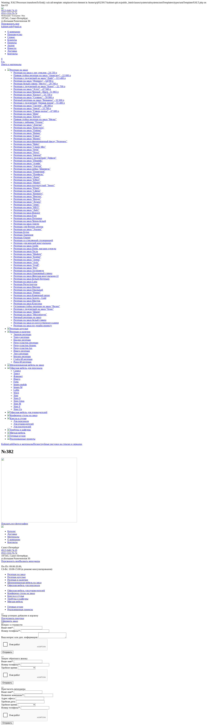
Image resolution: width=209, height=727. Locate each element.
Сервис (11, 37)
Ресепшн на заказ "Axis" (26, 262)
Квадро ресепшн (22, 340)
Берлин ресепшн (22, 356)
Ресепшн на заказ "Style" (26, 149)
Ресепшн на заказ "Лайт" (26, 210)
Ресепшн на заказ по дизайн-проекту (32, 325)
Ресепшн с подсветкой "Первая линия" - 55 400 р (39, 103)
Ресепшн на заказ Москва (26, 287)
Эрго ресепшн (20, 353)
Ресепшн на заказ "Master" (27, 182)
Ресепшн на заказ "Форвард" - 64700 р (33, 81)
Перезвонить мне (10, 561)
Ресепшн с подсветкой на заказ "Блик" (33, 309)
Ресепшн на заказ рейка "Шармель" (31, 169)
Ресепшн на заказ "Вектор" (27, 196)
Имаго (16, 379)
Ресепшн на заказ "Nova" (26, 152)
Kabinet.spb (7, 444)
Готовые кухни (15, 606)
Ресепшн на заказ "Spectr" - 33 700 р (32, 108)
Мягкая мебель (15, 601)
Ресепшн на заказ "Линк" (26, 177)
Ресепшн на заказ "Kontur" (27, 257)
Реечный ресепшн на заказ (27, 317)
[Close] (2, 613)
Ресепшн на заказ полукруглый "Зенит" (34, 185)
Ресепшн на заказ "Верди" (27, 199)
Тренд (16, 373)
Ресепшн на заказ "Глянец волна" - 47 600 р (36, 111)
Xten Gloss (18, 401)
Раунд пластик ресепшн (25, 342)
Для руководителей (23, 424)
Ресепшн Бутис (21, 232)
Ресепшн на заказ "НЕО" (26, 207)
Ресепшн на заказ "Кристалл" (28, 127)
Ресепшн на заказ (16, 574)
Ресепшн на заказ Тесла (25, 251)
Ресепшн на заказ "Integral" (27, 155)
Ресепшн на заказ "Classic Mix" (29, 147)
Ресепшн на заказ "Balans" (27, 133)
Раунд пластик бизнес (24, 345)
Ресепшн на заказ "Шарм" (27, 312)
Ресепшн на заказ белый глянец (29, 320)
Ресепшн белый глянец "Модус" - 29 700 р (35, 83)
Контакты (12, 53)
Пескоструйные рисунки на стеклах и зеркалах (57, 444)
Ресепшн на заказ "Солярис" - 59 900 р (33, 97)
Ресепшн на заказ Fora (25, 215)
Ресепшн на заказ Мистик (26, 301)
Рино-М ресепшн (22, 362)
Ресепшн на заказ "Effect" (26, 180)
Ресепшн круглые (16, 577)
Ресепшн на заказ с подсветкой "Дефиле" (34, 158)
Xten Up (17, 409)
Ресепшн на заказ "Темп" (26, 204)
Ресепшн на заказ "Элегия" (27, 166)
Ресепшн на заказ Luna (25, 281)
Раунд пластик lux (22, 348)
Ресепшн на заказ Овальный (28, 290)
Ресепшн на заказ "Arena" (26, 259)
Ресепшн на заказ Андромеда (28, 270)
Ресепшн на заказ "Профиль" (28, 174)
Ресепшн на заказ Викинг (26, 213)
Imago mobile (20, 384)
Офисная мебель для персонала (23, 585)
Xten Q (17, 398)
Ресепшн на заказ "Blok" (26, 114)
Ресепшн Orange (21, 237)
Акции (11, 45)
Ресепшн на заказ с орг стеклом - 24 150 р (35, 72)
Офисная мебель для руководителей (26, 590)
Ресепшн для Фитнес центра (28, 226)
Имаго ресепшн (21, 351)
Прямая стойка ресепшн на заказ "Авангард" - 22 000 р (42, 75)
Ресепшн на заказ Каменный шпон (31, 295)
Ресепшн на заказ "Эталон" (27, 229)
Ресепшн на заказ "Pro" (25, 268)
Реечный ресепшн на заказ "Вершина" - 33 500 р (38, 100)
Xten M (17, 403)
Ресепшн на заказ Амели (26, 224)
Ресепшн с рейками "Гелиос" (28, 122)
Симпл (17, 370)
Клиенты (12, 40)
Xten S (16, 406)
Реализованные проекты (20, 609)
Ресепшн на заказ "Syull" (26, 265)
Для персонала (21, 421)
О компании (13, 31)
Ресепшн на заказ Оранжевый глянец (32, 273)
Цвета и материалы (11, 64)
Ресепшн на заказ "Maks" (26, 144)
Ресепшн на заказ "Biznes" (27, 138)
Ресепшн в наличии (17, 580)
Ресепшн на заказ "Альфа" (27, 163)
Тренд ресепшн (21, 337)
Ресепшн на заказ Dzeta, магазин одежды (34, 248)
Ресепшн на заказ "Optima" (27, 130)
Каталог (11, 531)
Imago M (17, 387)
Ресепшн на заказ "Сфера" (27, 191)
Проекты (12, 42)
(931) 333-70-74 (9, 13)
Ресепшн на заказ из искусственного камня (36, 322)
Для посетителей (22, 426)
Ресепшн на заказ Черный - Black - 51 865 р (36, 92)
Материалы (13, 536)
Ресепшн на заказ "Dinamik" (28, 160)
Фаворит (18, 376)
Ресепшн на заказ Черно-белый (29, 221)
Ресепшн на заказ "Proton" (27, 292)
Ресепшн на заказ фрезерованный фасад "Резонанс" (40, 141)
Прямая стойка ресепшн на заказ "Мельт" (35, 119)
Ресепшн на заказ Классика (27, 303)
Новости (11, 48)
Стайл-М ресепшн (22, 359)
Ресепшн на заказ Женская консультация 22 (36, 276)
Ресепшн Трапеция (23, 235)
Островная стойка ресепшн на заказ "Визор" (36, 306)
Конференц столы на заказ (21, 593)
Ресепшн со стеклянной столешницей (33, 240)
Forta (16, 381)
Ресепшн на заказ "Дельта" (27, 202)
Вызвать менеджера (29, 561)
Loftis (16, 390)
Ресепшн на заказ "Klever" (27, 116)
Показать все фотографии (14, 523)
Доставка (12, 51)
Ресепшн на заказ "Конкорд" (28, 193)
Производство (14, 34)
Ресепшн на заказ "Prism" (26, 188)
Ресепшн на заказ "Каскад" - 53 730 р (32, 94)
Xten (15, 395)
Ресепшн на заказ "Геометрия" (29, 171)
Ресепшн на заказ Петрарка (27, 218)
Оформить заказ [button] (9, 621)
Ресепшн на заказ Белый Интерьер (31, 279)
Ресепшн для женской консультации (32, 243)
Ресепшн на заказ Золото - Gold (29, 298)
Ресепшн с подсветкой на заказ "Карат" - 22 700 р (39, 86)
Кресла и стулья (15, 596)
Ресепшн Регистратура (25, 284)
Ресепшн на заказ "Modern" (27, 254)
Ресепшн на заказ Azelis (25, 246)
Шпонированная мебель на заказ (24, 582)
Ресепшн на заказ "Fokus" (26, 136)
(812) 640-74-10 (9, 10)
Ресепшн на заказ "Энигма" (27, 125)
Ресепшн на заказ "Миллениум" (30, 314)
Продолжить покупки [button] (12, 618)
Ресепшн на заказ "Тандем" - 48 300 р (33, 105)
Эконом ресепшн (22, 334)
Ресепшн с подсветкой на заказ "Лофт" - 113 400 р (39, 78)
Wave (16, 392)
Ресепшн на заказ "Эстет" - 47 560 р (32, 89)
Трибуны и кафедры (17, 598)
